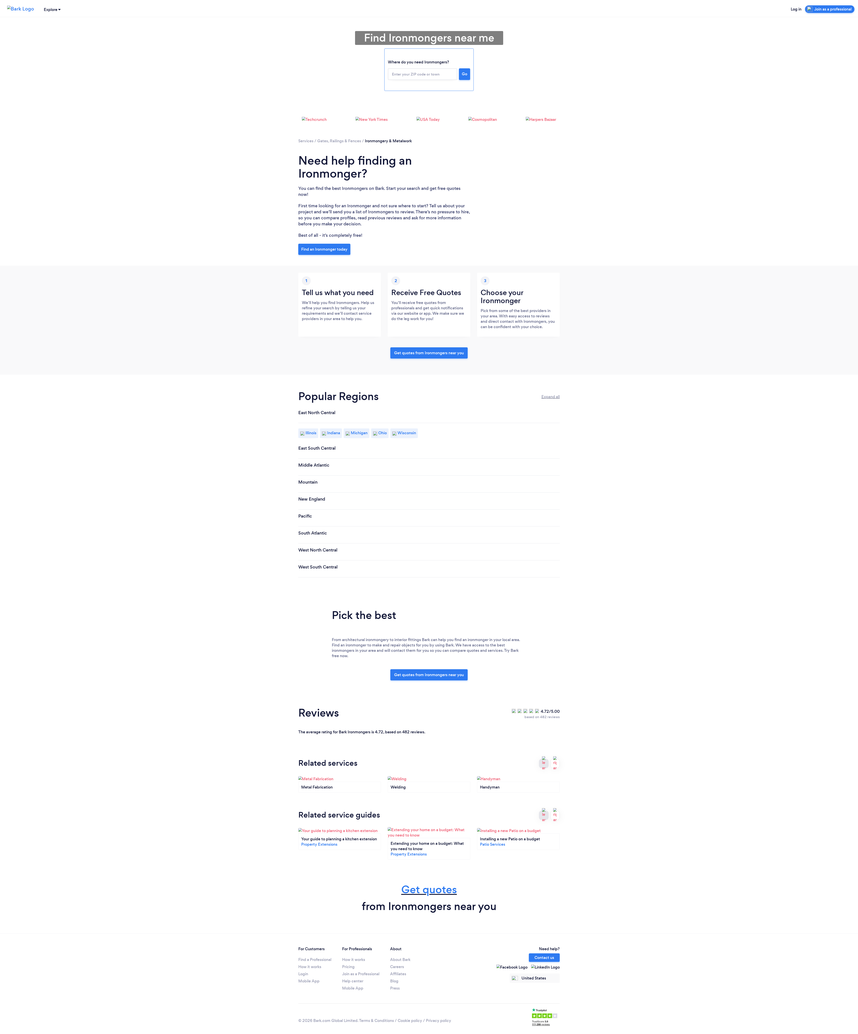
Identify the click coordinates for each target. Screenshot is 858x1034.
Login (303, 974)
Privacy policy (438, 1020)
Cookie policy (410, 1020)
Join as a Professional (360, 974)
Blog (394, 981)
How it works (309, 966)
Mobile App (309, 981)
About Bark (400, 959)
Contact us (544, 957)
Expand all (550, 396)
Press (395, 988)
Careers (397, 966)
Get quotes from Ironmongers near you (429, 353)
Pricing (348, 966)
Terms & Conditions (376, 1020)
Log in (796, 9)
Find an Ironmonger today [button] (324, 249)
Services (305, 141)
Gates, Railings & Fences (339, 141)
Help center (352, 981)
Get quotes (429, 889)
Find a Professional (314, 959)
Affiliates (398, 974)
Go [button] (464, 74)
